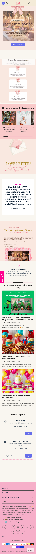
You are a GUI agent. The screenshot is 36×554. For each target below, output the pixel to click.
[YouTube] (32, 527)
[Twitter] (4, 527)
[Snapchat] (27, 527)
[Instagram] (18, 527)
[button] (33, 3)
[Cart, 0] (7, 3)
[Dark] (3, 3)
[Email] (18, 532)
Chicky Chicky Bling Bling (14, 551)
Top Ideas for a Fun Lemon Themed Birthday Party (16, 397)
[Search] (29, 3)
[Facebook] (9, 527)
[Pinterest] (13, 527)
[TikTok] (22, 527)
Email (4, 501)
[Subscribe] (32, 501)
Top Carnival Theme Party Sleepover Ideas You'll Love (16, 358)
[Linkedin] (13, 532)
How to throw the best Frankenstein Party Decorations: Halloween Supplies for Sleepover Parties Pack (17, 319)
